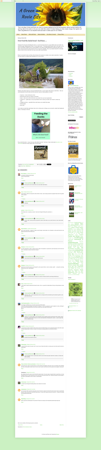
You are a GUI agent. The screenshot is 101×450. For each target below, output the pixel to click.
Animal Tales (79, 224)
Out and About (76, 257)
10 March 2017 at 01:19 (40, 364)
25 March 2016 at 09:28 (40, 256)
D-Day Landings (80, 232)
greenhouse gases (79, 245)
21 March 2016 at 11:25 (31, 173)
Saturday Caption (77, 262)
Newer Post (20, 424)
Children (69, 227)
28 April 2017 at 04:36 (31, 389)
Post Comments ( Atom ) (27, 426)
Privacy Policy (61, 34)
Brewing (80, 225)
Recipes (81, 261)
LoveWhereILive (71, 251)
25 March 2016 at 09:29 (40, 293)
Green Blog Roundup (72, 245)
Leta (22, 191)
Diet (77, 233)
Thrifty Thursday (77, 267)
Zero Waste (77, 274)
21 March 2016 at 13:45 (27, 191)
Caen (72, 226)
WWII (74, 274)
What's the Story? (79, 271)
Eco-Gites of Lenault (51, 34)
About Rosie (24, 34)
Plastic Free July (76, 258)
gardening (81, 242)
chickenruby (23, 344)
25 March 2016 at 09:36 (40, 335)
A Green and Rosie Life (28, 201)
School (82, 262)
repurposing (70, 262)
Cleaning (78, 228)
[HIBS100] (70, 306)
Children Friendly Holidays (77, 227)
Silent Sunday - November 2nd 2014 (78, 206)
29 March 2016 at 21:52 (30, 344)
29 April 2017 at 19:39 (30, 398)
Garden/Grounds (74, 242)
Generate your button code (73, 303)
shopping (75, 265)
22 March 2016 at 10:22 (29, 265)
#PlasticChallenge (71, 222)
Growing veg (76, 246)
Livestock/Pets (78, 250)
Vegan (82, 268)
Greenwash (70, 246)
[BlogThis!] (41, 164)
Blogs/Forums (76, 225)
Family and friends (74, 236)
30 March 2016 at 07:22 (40, 353)
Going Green (80, 243)
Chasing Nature (80, 226)
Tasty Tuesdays (71, 267)
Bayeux (69, 225)
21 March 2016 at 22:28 (31, 228)
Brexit (82, 225)
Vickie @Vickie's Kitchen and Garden (28, 364)
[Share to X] (43, 164)
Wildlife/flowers (71, 272)
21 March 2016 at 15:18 (28, 210)
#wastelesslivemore (78, 222)
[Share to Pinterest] (46, 164)
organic (82, 256)
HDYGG (70, 247)
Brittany (69, 226)
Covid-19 (75, 232)
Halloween (81, 246)
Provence (74, 261)
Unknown (23, 246)
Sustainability (80, 266)
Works (79, 273)
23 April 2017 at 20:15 (30, 382)
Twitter (70, 74)
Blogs (72, 225)
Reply (22, 178)
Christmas (70, 228)
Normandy (78, 256)
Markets (70, 253)
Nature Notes (73, 256)
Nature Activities (41, 34)
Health (75, 247)
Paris (69, 258)
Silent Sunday (80, 265)
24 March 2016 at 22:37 (29, 326)
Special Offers (71, 266)
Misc (73, 253)
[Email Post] (37, 164)
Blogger (57, 434)
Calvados (76, 226)
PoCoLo (81, 258)
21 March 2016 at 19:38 (40, 218)
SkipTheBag (23, 398)
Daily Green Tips (72, 233)
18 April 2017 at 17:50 (30, 372)
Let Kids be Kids (71, 250)
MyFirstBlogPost (78, 255)
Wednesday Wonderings (74, 269)
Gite (69, 243)
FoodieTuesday (71, 239)
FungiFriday (81, 241)
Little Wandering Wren (25, 303)
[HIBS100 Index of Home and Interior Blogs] (73, 305)
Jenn (22, 283)
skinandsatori (24, 389)
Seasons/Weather (74, 263)
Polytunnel (77, 259)
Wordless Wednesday (73, 273)
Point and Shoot (71, 259)
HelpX (79, 247)
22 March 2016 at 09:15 (29, 246)
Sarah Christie (24, 228)
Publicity (78, 261)
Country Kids (71, 232)
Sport (76, 266)
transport (81, 267)
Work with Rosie (32, 34)
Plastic (71, 258)
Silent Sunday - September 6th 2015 (78, 193)
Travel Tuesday (71, 268)
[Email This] (40, 164)
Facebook (71, 73)
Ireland (82, 248)
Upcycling (79, 268)
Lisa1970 (23, 326)
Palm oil (81, 257)
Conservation (74, 231)
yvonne (22, 210)
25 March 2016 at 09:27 (40, 238)
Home (18, 34)
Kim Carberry (24, 173)
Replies (23, 180)
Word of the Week (79, 272)
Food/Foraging (78, 237)
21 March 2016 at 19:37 (40, 201)
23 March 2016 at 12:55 (34, 303)
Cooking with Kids (80, 231)
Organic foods (70, 257)
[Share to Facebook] (44, 164)
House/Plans (78, 248)
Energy (77, 234)
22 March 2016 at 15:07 (27, 283)
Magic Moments (77, 251)
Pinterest (70, 76)
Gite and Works (73, 243)
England (81, 234)
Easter (79, 233)
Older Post (62, 424)
